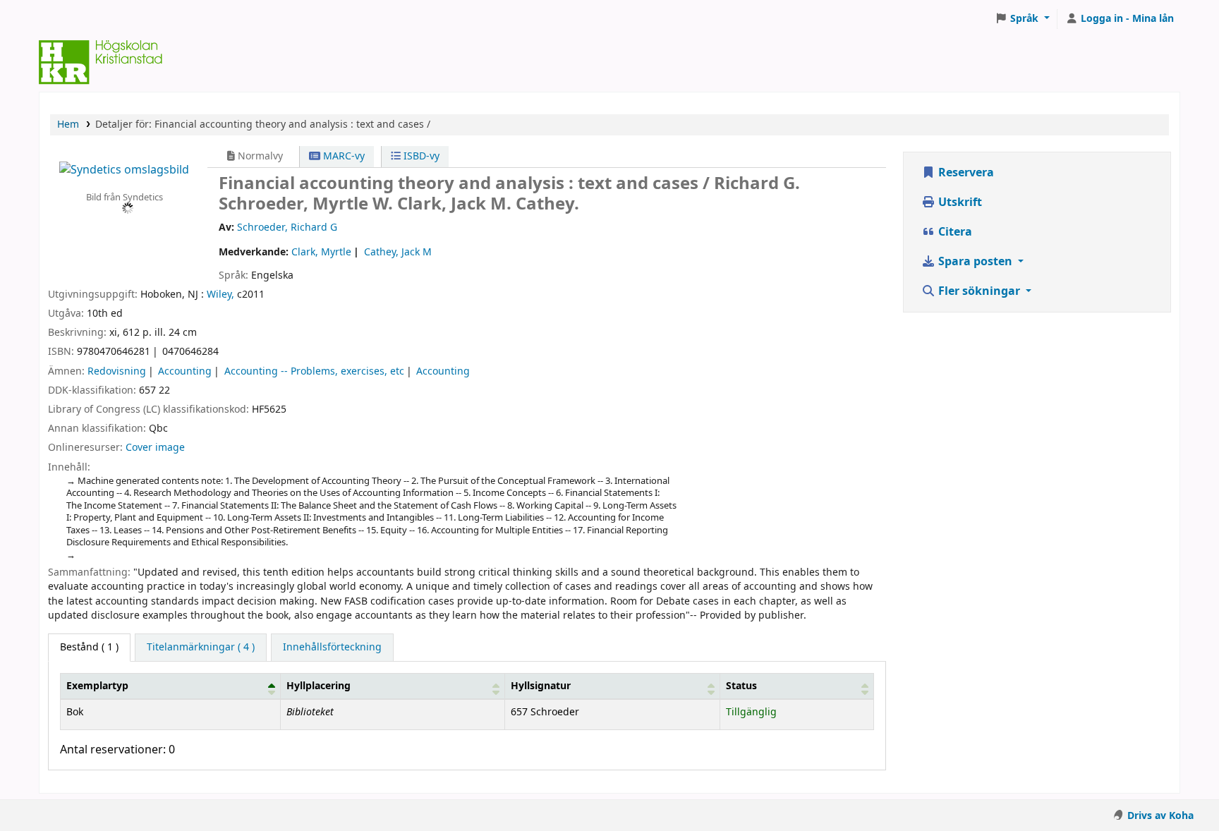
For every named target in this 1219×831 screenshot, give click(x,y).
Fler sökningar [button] (979, 291)
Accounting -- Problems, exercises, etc (314, 371)
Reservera (964, 172)
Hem (68, 124)
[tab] (201, 647)
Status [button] (741, 686)
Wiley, (220, 294)
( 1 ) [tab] (89, 647)
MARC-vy (342, 156)
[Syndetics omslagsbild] (124, 169)
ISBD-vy (420, 156)
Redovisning (116, 371)
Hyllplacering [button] (318, 686)
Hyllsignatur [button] (541, 686)
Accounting (185, 371)
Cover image (155, 447)
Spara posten (975, 261)
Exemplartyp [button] (97, 686)
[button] (1022, 19)
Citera (953, 232)
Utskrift (958, 202)
